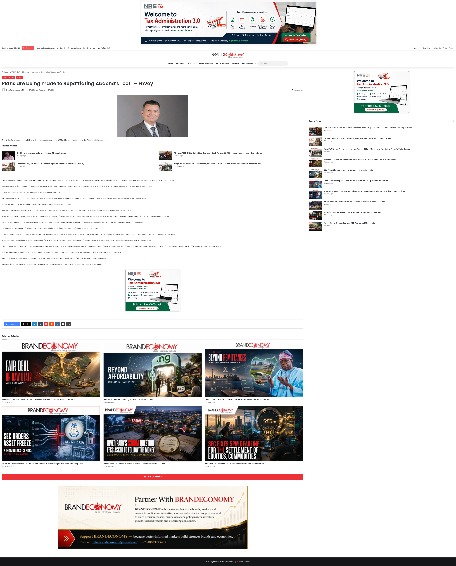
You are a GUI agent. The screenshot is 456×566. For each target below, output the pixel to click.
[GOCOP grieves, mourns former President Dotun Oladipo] (8, 155)
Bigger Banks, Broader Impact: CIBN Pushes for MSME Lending (350, 223)
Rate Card (426, 48)
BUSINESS (180, 63)
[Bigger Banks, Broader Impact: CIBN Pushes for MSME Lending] (315, 226)
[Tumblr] (40, 324)
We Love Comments (152, 476)
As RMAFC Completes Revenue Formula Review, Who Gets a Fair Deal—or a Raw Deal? (39, 399)
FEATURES (246, 63)
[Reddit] (51, 324)
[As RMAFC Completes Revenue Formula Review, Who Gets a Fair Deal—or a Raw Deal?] (51, 369)
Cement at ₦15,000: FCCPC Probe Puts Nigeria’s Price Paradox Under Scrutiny (50, 163)
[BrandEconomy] (228, 55)
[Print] (68, 324)
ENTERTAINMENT (206, 63)
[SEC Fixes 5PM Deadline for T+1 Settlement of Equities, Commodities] (254, 433)
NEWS (170, 63)
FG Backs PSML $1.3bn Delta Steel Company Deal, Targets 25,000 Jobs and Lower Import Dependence (218, 153)
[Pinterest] (46, 324)
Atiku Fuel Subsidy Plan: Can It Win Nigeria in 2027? (55, 48)
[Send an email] (23, 90)
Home (5, 72)
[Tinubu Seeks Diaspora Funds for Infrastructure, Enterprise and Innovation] (254, 369)
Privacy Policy (448, 48)
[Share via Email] (63, 324)
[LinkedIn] (34, 324)
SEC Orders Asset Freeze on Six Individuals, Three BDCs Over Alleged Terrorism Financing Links (42, 463)
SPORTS (235, 63)
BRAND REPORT (222, 63)
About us (417, 48)
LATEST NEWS (15, 72)
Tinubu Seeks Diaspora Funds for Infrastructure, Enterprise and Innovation (237, 399)
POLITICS (191, 63)
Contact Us (436, 48)
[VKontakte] (57, 324)
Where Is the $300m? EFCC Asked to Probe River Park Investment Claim (134, 463)
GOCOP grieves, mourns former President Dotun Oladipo (41, 153)
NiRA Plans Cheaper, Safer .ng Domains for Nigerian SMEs (128, 399)
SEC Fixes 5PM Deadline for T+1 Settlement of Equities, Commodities (234, 463)
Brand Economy (244, 562)
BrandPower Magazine (14, 90)
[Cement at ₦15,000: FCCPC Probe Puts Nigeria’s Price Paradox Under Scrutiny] (8, 166)
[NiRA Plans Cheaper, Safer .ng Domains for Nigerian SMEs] (153, 369)
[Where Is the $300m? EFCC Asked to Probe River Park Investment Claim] (153, 433)
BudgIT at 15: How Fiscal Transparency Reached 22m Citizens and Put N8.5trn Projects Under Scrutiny (217, 163)
